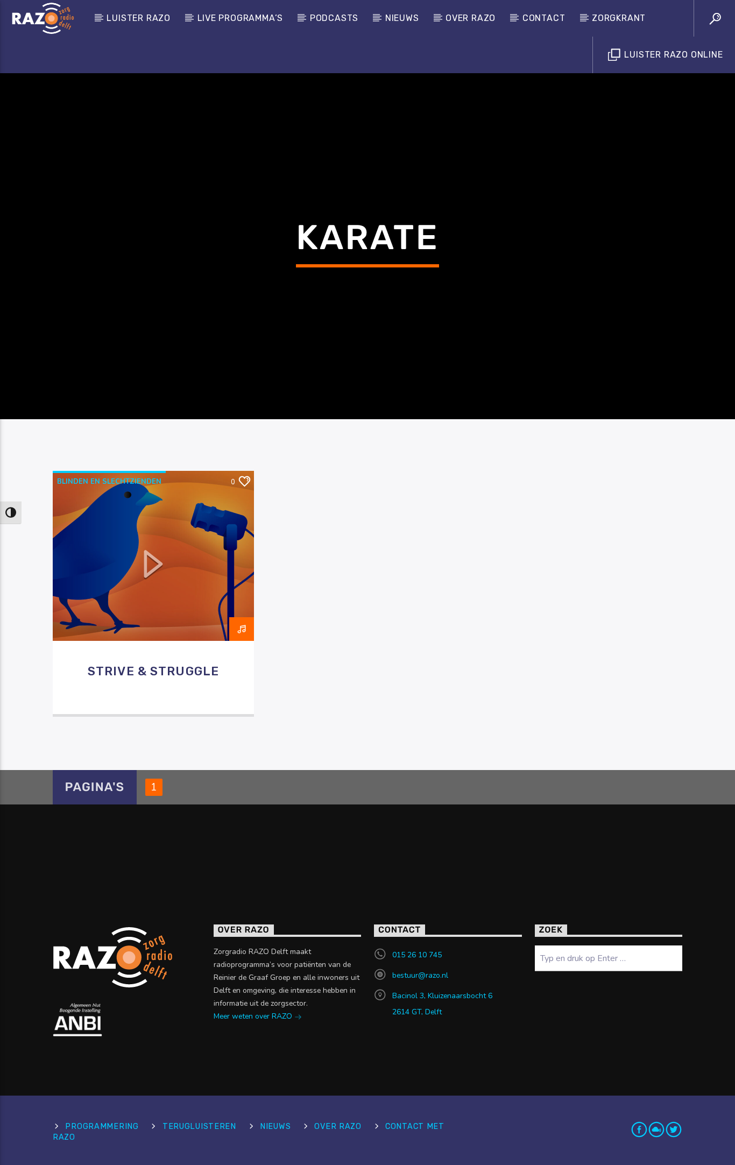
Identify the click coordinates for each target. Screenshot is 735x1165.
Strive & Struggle (153, 671)
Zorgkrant (619, 18)
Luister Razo (139, 18)
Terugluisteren (199, 1126)
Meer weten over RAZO (254, 1016)
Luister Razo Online (672, 55)
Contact (544, 18)
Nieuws (402, 18)
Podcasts (334, 18)
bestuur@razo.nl (420, 975)
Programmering (101, 1126)
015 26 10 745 (417, 955)
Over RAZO (471, 18)
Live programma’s (240, 18)
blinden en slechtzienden (109, 481)
